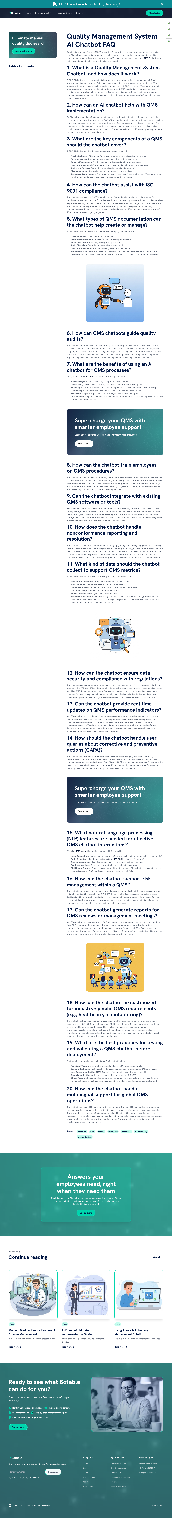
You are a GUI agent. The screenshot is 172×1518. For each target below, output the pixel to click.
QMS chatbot (82, 851)
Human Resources (118, 1463)
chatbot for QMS (85, 376)
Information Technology (120, 1477)
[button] (44, 13)
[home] (15, 12)
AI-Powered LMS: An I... (149, 1468)
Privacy (114, 1482)
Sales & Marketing (118, 1486)
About (85, 1482)
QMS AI (147, 58)
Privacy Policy (88, 1486)
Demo (85, 1473)
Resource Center (89, 1477)
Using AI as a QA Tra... (148, 1473)
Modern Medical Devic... (149, 1463)
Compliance (116, 1473)
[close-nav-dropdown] (162, 4)
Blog (84, 1468)
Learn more (111, 4)
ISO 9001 (118, 859)
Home (85, 1463)
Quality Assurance (118, 1468)
